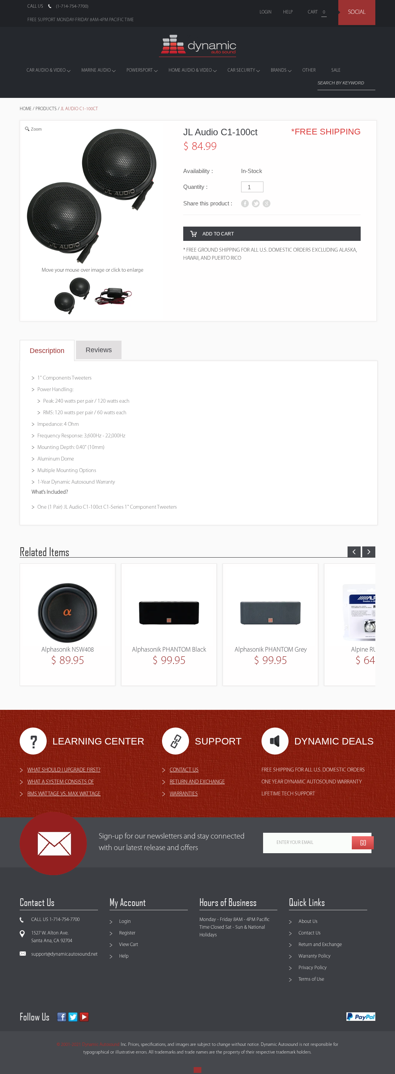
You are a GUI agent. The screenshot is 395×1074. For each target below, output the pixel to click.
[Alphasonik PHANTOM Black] (67, 606)
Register (127, 933)
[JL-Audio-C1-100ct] (72, 296)
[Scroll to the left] (354, 551)
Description (47, 351)
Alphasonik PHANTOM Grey (169, 650)
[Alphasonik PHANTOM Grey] (169, 606)
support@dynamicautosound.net (64, 954)
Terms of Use (311, 979)
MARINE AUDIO (96, 70)
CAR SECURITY (241, 70)
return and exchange (197, 782)
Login (125, 921)
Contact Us (310, 933)
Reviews (99, 350)
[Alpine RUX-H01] (270, 606)
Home (26, 109)
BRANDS (279, 70)
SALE (336, 70)
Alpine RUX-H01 (271, 650)
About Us (308, 921)
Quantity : (195, 186)
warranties (184, 794)
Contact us (184, 770)
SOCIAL (357, 12)
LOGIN (266, 12)
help (288, 12)
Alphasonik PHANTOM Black (67, 650)
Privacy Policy (313, 967)
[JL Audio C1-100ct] (113, 296)
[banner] (197, 46)
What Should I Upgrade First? (63, 770)
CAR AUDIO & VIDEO (46, 70)
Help (123, 956)
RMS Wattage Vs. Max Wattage (64, 794)
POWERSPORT (140, 70)
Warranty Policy (315, 956)
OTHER (309, 70)
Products (46, 109)
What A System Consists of (60, 782)
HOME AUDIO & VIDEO (190, 70)
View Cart (128, 944)
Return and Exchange (320, 944)
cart (313, 12)
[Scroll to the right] (368, 551)
